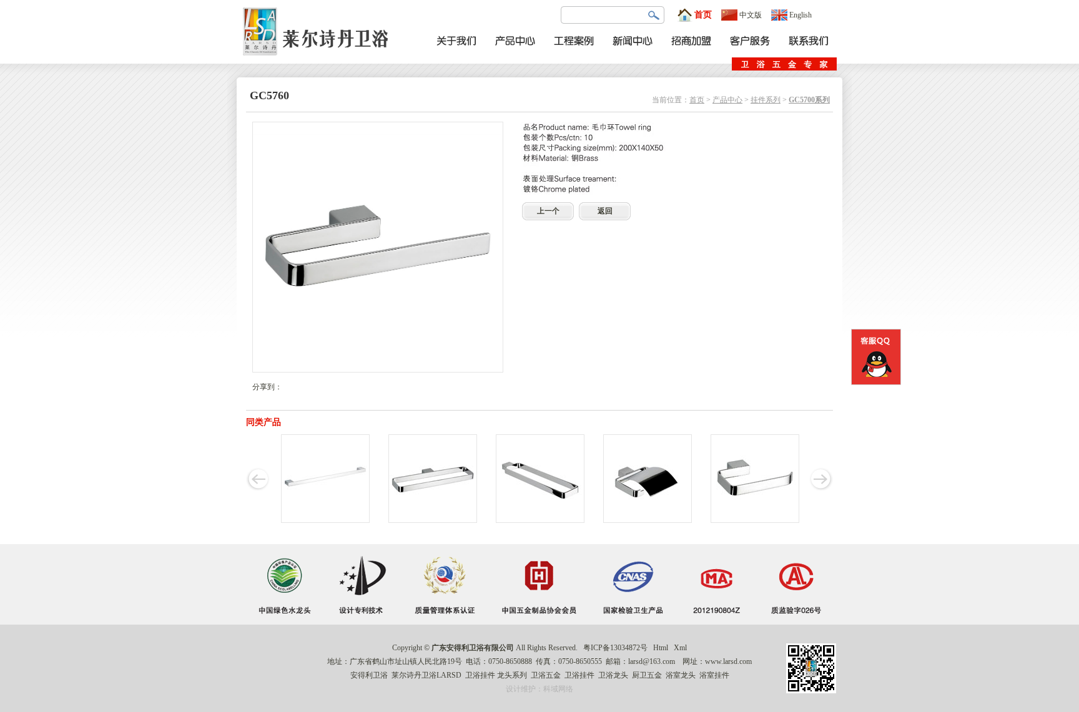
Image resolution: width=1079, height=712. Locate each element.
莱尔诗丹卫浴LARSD (426, 675)
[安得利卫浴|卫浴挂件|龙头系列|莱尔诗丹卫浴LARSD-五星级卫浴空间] (319, 61)
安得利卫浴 (369, 675)
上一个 (548, 211)
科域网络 (558, 689)
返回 (605, 211)
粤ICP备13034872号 (615, 647)
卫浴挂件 (480, 675)
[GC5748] (432, 520)
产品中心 (727, 99)
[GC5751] (647, 520)
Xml (680, 647)
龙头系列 (512, 675)
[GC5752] (755, 520)
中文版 (750, 15)
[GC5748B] (540, 520)
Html (660, 647)
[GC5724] (325, 520)
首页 (703, 14)
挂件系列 (766, 99)
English (800, 15)
